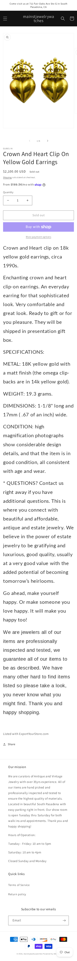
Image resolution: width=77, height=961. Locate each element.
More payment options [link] (38, 236)
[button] (5, 18)
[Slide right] (47, 140)
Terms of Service (19, 885)
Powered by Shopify (51, 954)
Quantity (8, 192)
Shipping (7, 177)
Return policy (17, 894)
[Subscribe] (64, 920)
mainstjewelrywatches (33, 954)
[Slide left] (29, 140)
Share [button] (11, 744)
